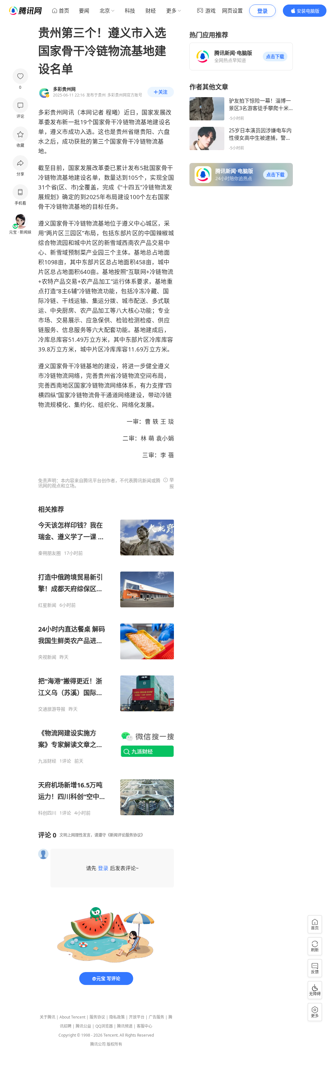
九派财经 (47, 761)
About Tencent (72, 1017)
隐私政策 (117, 1017)
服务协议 (97, 1017)
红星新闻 (47, 605)
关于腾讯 (47, 1017)
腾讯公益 (83, 1026)
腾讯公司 (98, 1044)
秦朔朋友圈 (49, 553)
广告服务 (156, 1017)
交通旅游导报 (51, 709)
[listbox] (106, 660)
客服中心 (144, 1026)
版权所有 (114, 1044)
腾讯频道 (125, 1026)
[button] (275, 56)
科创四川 (47, 813)
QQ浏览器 (104, 1026)
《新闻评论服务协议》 (125, 835)
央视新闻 (47, 657)
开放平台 (136, 1017)
